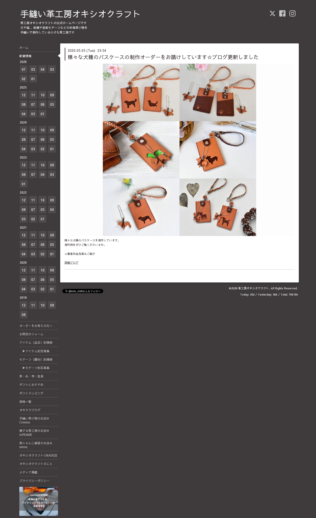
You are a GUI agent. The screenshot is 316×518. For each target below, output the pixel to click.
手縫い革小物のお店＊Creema (34, 420)
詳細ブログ (71, 263)
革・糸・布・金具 (31, 376)
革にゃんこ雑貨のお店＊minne (35, 445)
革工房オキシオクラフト (253, 288)
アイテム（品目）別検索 (35, 342)
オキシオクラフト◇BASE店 (38, 455)
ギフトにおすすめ (31, 384)
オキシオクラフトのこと (35, 463)
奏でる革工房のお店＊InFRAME (34, 432)
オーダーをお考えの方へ (35, 325)
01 (33, 78)
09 (52, 94)
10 (42, 94)
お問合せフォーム (31, 334)
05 (33, 69)
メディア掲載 (28, 472)
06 (42, 104)
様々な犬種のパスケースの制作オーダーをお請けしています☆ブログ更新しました (163, 57)
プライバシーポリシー (34, 480)
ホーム (23, 47)
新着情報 (25, 56)
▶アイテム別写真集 (34, 351)
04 (42, 69)
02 (24, 78)
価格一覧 (25, 401)
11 (33, 94)
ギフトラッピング (31, 393)
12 (24, 94)
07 (24, 69)
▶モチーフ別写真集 (34, 368)
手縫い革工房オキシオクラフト (80, 14)
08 (24, 104)
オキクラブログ (29, 410)
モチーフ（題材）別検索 (35, 359)
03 (52, 69)
